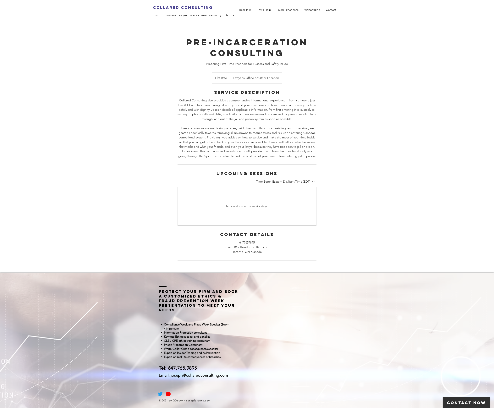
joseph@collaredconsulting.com (199, 375)
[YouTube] (168, 394)
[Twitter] (160, 394)
